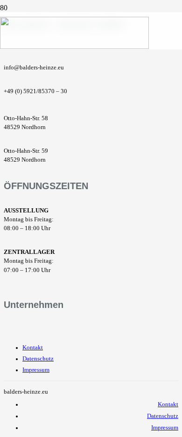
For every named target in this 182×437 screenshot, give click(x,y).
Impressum (35, 370)
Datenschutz (38, 358)
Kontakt (32, 347)
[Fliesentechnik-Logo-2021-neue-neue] (74, 46)
